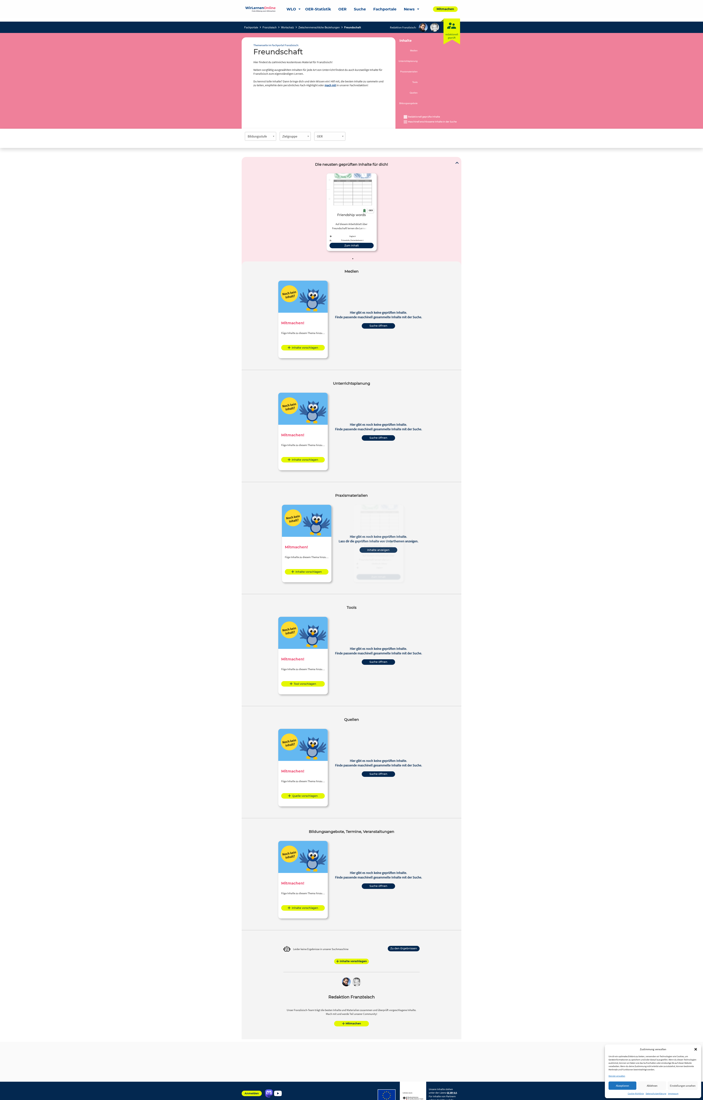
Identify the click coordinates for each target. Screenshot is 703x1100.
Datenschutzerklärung (656, 1093)
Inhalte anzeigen (378, 550)
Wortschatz (287, 27)
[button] (696, 1049)
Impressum (673, 1093)
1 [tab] (353, 259)
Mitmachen (353, 1023)
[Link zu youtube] (277, 1093)
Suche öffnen (378, 325)
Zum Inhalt (351, 245)
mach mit (330, 85)
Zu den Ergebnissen (403, 948)
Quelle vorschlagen (305, 796)
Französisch (270, 27)
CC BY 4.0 (452, 1092)
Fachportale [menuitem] (385, 9)
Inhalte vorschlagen (305, 347)
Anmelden (252, 1093)
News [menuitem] (409, 9)
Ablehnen (652, 1085)
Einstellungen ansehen (682, 1085)
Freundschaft (352, 27)
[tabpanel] (351, 212)
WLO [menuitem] (291, 9)
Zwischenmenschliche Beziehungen (319, 27)
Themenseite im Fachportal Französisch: (276, 45)
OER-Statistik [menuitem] (318, 9)
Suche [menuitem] (360, 9)
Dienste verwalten (617, 1076)
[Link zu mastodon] (268, 1093)
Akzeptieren (622, 1085)
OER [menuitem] (342, 9)
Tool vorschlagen (305, 683)
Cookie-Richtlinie (636, 1093)
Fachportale (251, 27)
